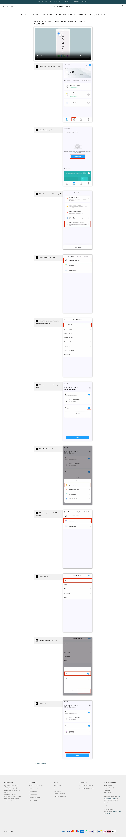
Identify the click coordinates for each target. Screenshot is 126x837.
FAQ (55, 789)
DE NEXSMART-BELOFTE (86, 789)
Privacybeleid (33, 792)
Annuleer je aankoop (60, 796)
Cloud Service (33, 800)
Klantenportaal (58, 786)
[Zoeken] (119, 6)
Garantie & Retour (34, 789)
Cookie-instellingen (34, 797)
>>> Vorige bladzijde (40, 763)
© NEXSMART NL (9, 831)
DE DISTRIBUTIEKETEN (86, 786)
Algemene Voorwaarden (36, 786)
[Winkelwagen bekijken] (122, 6)
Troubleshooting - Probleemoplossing (59, 793)
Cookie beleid (33, 795)
